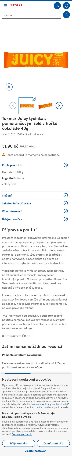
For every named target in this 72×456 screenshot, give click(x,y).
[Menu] (5, 5)
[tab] (27, 105)
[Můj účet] (57, 5)
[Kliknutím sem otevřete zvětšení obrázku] (9, 86)
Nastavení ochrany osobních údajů (50, 404)
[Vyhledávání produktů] (66, 14)
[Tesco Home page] (16, 5)
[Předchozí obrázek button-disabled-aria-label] (12, 105)
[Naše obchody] (66, 5)
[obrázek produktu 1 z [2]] (36, 60)
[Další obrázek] (59, 105)
